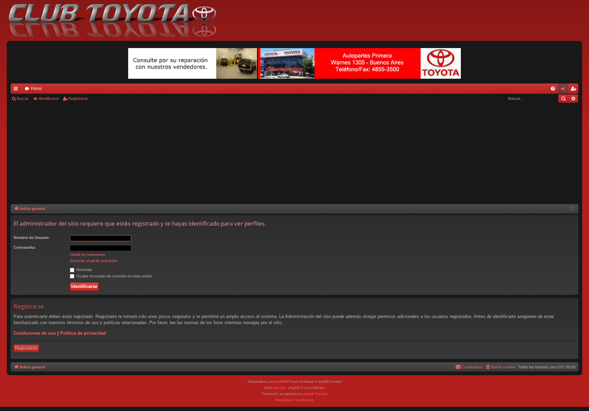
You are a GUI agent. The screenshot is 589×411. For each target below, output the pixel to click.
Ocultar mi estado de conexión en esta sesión (113, 276)
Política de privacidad (83, 333)
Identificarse (49, 98)
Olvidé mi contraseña (87, 255)
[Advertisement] (294, 153)
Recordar (83, 270)
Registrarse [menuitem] (574, 90)
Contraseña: (25, 247)
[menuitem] (553, 88)
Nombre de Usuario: (32, 237)
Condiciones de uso (35, 333)
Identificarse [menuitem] (564, 90)
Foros (36, 88)
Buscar (23, 98)
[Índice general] (116, 20)
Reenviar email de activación (93, 261)
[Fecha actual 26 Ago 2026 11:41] (572, 209)
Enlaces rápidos (17, 90)
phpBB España (315, 394)
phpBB (280, 381)
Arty (282, 388)
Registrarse (78, 98)
